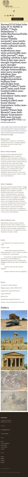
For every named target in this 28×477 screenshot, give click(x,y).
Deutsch (3, 462)
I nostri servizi (4, 447)
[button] (14, 11)
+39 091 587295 (4, 433)
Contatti (2, 449)
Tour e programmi (5, 443)
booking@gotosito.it (5, 429)
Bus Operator (4, 445)
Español (2, 460)
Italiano (2, 456)
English (2, 458)
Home (2, 441)
